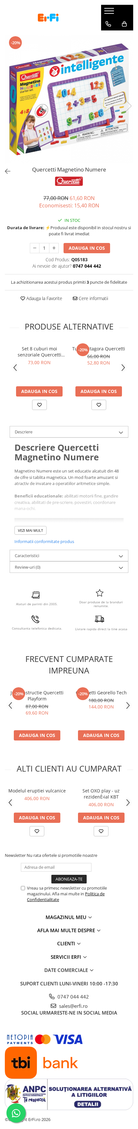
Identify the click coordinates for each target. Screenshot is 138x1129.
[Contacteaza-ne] (108, 24)
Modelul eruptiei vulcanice (37, 791)
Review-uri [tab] (27, 567)
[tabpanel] (69, 99)
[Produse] (110, 13)
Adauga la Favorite (43, 298)
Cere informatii (92, 298)
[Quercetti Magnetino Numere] (69, 99)
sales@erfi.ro (73, 1006)
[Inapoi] (5, 171)
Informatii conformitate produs (44, 541)
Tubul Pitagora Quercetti (98, 349)
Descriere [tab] (23, 432)
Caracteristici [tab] (27, 555)
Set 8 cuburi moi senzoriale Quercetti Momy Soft (39, 352)
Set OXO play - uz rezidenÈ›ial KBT (101, 794)
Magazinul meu (67, 917)
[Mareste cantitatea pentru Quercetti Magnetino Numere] (54, 248)
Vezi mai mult (30, 530)
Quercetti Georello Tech (101, 693)
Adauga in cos (87, 248)
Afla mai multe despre (66, 930)
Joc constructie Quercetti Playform (37, 696)
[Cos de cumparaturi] (124, 24)
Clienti (66, 943)
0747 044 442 (72, 996)
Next (128, 106)
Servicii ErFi (66, 957)
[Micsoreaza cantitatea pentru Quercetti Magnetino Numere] (34, 248)
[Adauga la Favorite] (39, 405)
